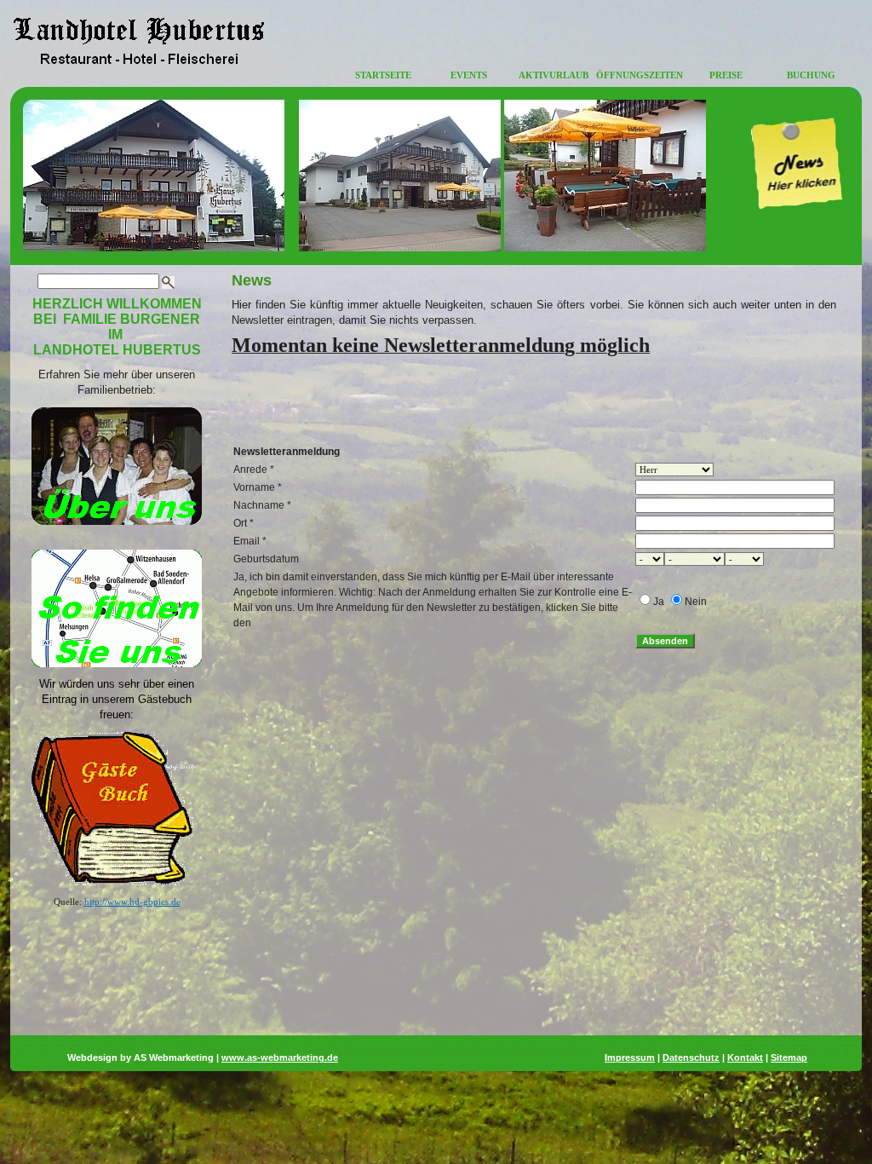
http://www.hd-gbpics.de (132, 901)
